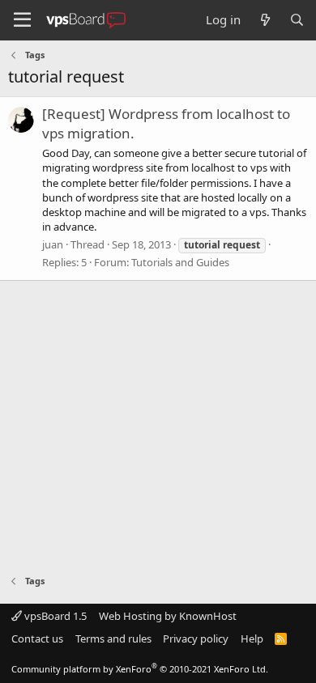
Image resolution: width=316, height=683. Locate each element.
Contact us (37, 638)
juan (52, 244)
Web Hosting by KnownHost (168, 616)
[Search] (297, 20)
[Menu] (22, 20)
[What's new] (264, 20)
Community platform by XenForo (139, 669)
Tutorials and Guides (180, 262)
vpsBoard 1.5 (54, 616)
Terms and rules (113, 638)
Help (252, 638)
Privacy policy (195, 638)
